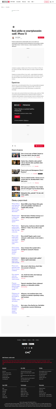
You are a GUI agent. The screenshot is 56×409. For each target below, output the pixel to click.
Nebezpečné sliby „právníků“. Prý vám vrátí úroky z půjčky (32, 194)
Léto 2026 (23, 368)
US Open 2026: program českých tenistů (42, 362)
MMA (3, 388)
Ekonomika (41, 385)
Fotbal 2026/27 (4, 389)
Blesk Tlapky (11, 360)
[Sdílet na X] (15, 146)
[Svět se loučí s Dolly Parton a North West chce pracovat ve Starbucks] (16, 268)
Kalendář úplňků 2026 (5, 377)
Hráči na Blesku (17, 360)
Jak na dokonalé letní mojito (25, 379)
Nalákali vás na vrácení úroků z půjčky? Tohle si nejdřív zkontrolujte (31, 259)
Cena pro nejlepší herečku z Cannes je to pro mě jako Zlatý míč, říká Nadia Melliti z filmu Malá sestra (32, 179)
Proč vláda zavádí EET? (43, 374)
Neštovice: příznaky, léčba (6, 372)
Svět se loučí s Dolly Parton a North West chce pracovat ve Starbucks (31, 267)
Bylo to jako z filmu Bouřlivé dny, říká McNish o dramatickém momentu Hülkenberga (32, 306)
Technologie (23, 385)
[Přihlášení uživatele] (51, 2)
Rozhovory (24, 1)
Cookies (50, 404)
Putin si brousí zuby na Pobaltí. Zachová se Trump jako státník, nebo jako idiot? (32, 154)
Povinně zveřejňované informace (46, 406)
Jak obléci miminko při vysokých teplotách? (28, 378)
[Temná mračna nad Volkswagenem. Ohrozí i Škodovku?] (16, 171)
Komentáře (18, 1)
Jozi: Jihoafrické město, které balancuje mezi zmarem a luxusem (31, 275)
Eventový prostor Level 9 (30, 362)
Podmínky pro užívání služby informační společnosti (26, 404)
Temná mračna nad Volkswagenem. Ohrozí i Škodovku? (32, 171)
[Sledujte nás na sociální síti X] (24, 348)
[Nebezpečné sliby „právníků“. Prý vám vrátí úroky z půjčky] (16, 194)
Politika (40, 368)
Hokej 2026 (4, 391)
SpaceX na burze (23, 388)
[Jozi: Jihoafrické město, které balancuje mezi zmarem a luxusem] (16, 277)
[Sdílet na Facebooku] (13, 146)
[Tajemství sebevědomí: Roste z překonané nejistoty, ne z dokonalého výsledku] (16, 286)
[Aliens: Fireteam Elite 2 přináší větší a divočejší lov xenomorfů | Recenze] (16, 251)
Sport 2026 (4, 385)
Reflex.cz (2, 7)
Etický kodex (38, 406)
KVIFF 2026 (12, 1)
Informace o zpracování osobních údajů (42, 404)
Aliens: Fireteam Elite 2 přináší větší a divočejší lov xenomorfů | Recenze (31, 248)
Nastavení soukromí (8, 406)
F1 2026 (3, 394)
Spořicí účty (41, 389)
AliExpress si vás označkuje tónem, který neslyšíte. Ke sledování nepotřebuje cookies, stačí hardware (32, 295)
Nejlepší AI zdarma (24, 391)
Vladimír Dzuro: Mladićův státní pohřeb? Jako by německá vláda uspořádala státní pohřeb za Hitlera (32, 162)
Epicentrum (4, 371)
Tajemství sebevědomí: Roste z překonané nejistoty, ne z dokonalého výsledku (32, 284)
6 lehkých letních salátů (24, 381)
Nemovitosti (39, 360)
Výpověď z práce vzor (42, 377)
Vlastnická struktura (15, 406)
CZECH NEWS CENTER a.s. (32, 402)
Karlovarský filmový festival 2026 (26, 371)
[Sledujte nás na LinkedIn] (31, 348)
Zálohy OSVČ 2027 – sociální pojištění (45, 394)
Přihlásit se (26, 120)
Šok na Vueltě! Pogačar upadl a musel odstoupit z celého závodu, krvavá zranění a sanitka (32, 237)
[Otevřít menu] (53, 2)
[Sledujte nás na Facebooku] (27, 348)
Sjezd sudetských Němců (43, 372)
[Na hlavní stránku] (5, 2)
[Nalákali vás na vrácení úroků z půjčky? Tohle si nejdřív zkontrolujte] (16, 260)
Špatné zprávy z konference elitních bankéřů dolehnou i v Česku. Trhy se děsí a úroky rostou (32, 227)
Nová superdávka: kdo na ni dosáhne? (45, 371)
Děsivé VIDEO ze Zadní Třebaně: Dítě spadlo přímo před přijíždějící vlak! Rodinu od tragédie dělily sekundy (32, 205)
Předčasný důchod (42, 388)
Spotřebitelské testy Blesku (31, 360)
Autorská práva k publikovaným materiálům (11, 404)
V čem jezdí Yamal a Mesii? (6, 374)
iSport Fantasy (23, 360)
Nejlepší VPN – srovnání (25, 394)
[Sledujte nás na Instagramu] (29, 348)
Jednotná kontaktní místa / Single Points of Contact (27, 406)
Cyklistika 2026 (4, 397)
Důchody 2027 (41, 391)
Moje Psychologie (5, 360)
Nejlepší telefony (23, 389)
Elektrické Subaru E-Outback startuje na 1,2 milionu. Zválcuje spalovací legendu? (32, 216)
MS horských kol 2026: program (19, 362)
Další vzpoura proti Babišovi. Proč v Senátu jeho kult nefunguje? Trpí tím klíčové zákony (32, 187)
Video (29, 1)
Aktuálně (4, 368)
